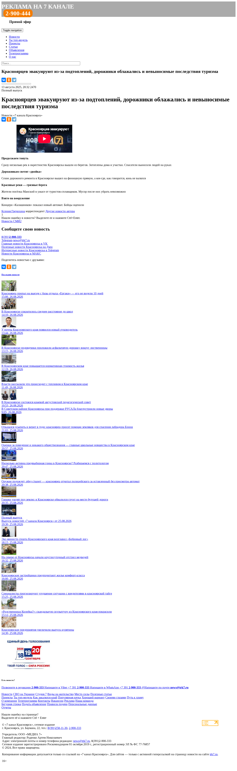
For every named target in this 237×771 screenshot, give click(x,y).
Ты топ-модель (18, 40)
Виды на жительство (60, 694)
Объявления (16, 50)
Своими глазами (115, 697)
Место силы (82, 694)
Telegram (6, 240)
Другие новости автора (60, 211)
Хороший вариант (93, 697)
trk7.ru (214, 754)
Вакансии (57, 700)
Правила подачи (57, 704)
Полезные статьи (101, 694)
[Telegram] (14, 80)
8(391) (11, 236)
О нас (12, 56)
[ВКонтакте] (3, 80)
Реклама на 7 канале (37, 6)
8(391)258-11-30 (57, 728)
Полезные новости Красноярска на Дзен (27, 246)
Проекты (14, 43)
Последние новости (10, 274)
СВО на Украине (24, 694)
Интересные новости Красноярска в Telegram (30, 250)
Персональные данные (82, 704)
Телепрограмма (18, 53)
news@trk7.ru (21, 240)
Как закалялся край (45, 697)
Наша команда (84, 700)
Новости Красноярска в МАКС (21, 253)
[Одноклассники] (9, 80)
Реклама (69, 700)
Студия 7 (41, 694)
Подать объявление (34, 704)
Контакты (44, 700)
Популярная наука (69, 697)
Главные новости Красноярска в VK (24, 243)
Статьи (13, 46)
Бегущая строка (11, 704)
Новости (14, 36)
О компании (9, 700)
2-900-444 (18, 13)
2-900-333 (75, 728)
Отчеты (6, 707)
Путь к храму (135, 697)
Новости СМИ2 (11, 221)
